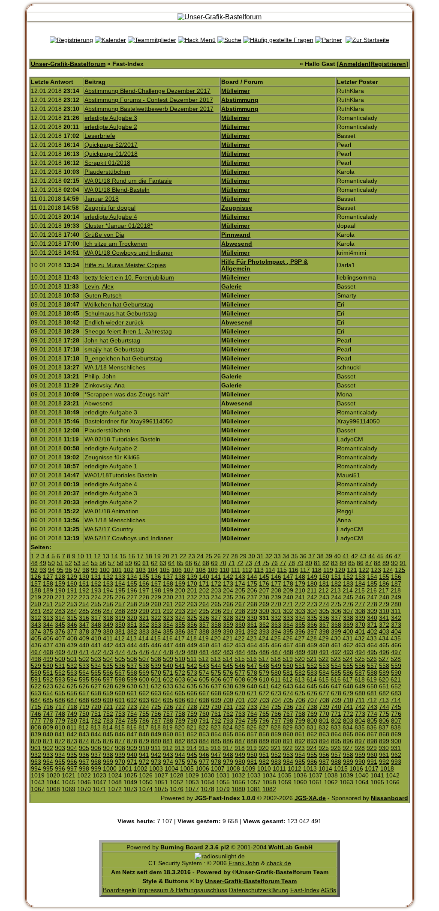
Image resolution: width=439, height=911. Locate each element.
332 (276, 617)
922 (288, 747)
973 (156, 761)
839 (36, 734)
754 (132, 713)
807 (396, 720)
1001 (125, 768)
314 (60, 617)
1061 (315, 782)
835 (360, 727)
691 (120, 700)
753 (120, 713)
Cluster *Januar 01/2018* (118, 225)
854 (216, 734)
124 (388, 569)
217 (384, 590)
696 (180, 700)
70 (223, 563)
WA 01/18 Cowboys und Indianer (128, 252)
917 (228, 747)
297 (228, 610)
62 (154, 563)
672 (264, 693)
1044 (53, 782)
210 (300, 590)
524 (348, 658)
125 (400, 569)
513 (215, 658)
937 (96, 754)
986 (312, 761)
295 (204, 610)
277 (360, 604)
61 (145, 563)
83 (334, 563)
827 (264, 727)
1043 (38, 782)
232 (192, 597)
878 (132, 741)
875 (96, 741)
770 (324, 713)
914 (191, 747)
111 (236, 569)
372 (384, 624)
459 (312, 645)
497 (396, 652)
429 (324, 638)
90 (394, 563)
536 (120, 665)
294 (192, 610)
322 (156, 617)
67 (197, 563)
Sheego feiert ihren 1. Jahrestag (128, 331)
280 (396, 604)
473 (108, 652)
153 (360, 576)
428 (312, 638)
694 (156, 700)
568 (132, 672)
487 (276, 652)
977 (204, 761)
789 (180, 720)
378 (84, 631)
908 (120, 747)
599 (132, 679)
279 (384, 604)
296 (216, 610)
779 (60, 720)
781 (84, 720)
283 (60, 610)
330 (252, 617)
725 (156, 706)
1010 (264, 768)
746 (36, 713)
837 (384, 727)
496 (384, 652)
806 (384, 720)
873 (72, 741)
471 (84, 652)
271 (288, 604)
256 (108, 604)
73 (248, 563)
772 (348, 713)
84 (343, 563)
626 (84, 686)
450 (204, 645)
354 (168, 624)
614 (312, 679)
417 (179, 638)
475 (132, 652)
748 (60, 713)
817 (143, 727)
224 (96, 597)
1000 (110, 768)
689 (96, 700)
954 (300, 754)
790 (192, 720)
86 (360, 563)
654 (48, 693)
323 (168, 617)
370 (360, 624)
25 (208, 556)
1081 (254, 789)
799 (300, 720)
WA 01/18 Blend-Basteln (117, 189)
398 (324, 631)
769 (312, 713)
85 (351, 563)
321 (144, 617)
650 (372, 686)
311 (396, 610)
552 (312, 665)
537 (132, 665)
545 (228, 665)
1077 (192, 789)
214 (348, 590)
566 (108, 672)
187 (396, 583)
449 (192, 645)
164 (120, 583)
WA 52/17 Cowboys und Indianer (128, 538)
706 (300, 700)
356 (192, 624)
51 (60, 563)
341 (384, 617)
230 (168, 597)
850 (168, 734)
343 (36, 624)
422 (240, 638)
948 (228, 754)
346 (72, 624)
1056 (238, 782)
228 (144, 597)
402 (372, 631)
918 (240, 747)
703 (264, 700)
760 (204, 713)
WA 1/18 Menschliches (114, 367)
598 (120, 679)
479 (180, 652)
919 (252, 747)
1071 (99, 789)
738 (312, 706)
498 (36, 658)
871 (48, 741)
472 (96, 652)
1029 (192, 775)
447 (168, 645)
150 (324, 576)
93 (42, 569)
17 (140, 556)
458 (300, 645)
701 (240, 700)
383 (144, 631)
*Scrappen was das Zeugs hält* (126, 394)
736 (288, 706)
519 (288, 658)
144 (252, 576)
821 (191, 727)
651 (384, 686)
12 (97, 556)
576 (228, 672)
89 (385, 563)
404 (396, 631)
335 (312, 617)
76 (274, 563)
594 (72, 679)
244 (336, 597)
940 (132, 754)
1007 (218, 768)
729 (204, 706)
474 (120, 652)
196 (132, 590)
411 (108, 638)
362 (264, 624)
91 (403, 563)
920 (264, 747)
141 (216, 576)
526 (372, 658)
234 (216, 597)
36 (303, 556)
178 (288, 583)
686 (60, 700)
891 (288, 741)
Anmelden (354, 63)
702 (252, 700)
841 (60, 734)
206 (252, 590)
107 (188, 569)
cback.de (279, 863)
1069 (68, 789)
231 (180, 597)
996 (60, 768)
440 (84, 645)
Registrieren (388, 63)
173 (228, 583)
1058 (269, 782)
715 (36, 706)
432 (360, 638)
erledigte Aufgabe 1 (110, 466)
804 (360, 720)
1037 (315, 775)
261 (168, 604)
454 (252, 645)
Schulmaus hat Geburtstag (120, 313)
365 (300, 624)
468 (48, 652)
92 (34, 569)
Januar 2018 (101, 198)
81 (317, 563)
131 (96, 576)
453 (240, 645)
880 (156, 741)
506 (132, 658)
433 (372, 638)
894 (324, 741)
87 (368, 563)
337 (336, 617)
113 (259, 569)
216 (372, 590)
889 (264, 741)
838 (396, 727)
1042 (393, 775)
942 (156, 754)
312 (36, 617)
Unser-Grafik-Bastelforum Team (251, 881)
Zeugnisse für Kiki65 (112, 457)
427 (300, 638)
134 (132, 576)
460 (324, 645)
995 (48, 768)
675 (300, 693)
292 (168, 610)
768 (300, 713)
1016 (356, 768)
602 (168, 679)
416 (167, 638)
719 (84, 706)
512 (203, 658)
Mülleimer (235, 90)
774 (372, 713)
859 (276, 734)
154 (372, 576)
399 (336, 631)
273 (312, 604)
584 (324, 672)
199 (168, 590)
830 (300, 727)
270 (276, 604)
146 (276, 576)
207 (264, 590)
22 (183, 556)
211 (312, 590)
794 (240, 720)
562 (60, 672)
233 (204, 597)
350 (120, 624)
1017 (372, 768)
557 (372, 665)
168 (168, 583)
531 (60, 665)
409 (84, 638)
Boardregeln (119, 890)
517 (264, 658)
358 (216, 624)
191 (72, 590)
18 (148, 556)
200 (180, 590)
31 (260, 556)
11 (89, 556)
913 (179, 747)
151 (336, 576)
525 (360, 658)
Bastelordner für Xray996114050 (128, 421)
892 (300, 741)
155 (384, 576)
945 (192, 754)
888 (252, 741)
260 (156, 604)
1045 (68, 782)
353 (156, 624)
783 (108, 720)
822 (203, 727)
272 (300, 604)
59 (128, 563)
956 (324, 754)
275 (336, 604)
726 (168, 706)
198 (156, 590)
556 (360, 665)
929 (372, 747)
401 (360, 631)
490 (312, 652)
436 (36, 645)
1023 (99, 775)
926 (336, 747)
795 (252, 720)
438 (60, 645)
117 (305, 569)
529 (36, 665)
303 (300, 610)
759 (192, 713)
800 (312, 720)
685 (48, 700)
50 (51, 563)
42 (354, 556)
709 (336, 700)
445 (144, 645)
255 (96, 604)
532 (72, 665)
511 (192, 658)
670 (240, 693)
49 (42, 563)
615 (324, 679)
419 (203, 638)
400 (348, 631)
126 (36, 576)
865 (348, 734)
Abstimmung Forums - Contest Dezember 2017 (148, 99)
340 (372, 617)
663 (156, 693)
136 (156, 576)
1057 (254, 782)
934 (60, 754)
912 (167, 747)
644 (300, 686)
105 (164, 569)
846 (120, 734)
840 (48, 734)
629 (120, 686)
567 (120, 672)
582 (300, 672)
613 (300, 679)
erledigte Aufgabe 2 (110, 126)
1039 (346, 775)
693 (144, 700)
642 (276, 686)
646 (324, 686)
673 (276, 693)
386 (180, 631)
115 (282, 569)
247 (372, 597)
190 (60, 590)
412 (119, 638)
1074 (146, 789)
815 (119, 727)
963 (36, 761)
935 (72, 754)
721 (108, 706)
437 (48, 645)
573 (192, 672)
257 (120, 604)
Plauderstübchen (107, 171)
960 (372, 754)
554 (336, 665)
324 (180, 617)
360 (240, 624)
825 (240, 727)
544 (216, 665)
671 (252, 693)
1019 (38, 775)
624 (60, 686)
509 (168, 658)
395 (288, 631)
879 (144, 741)
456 (276, 645)
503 (96, 658)
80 (308, 563)
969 (108, 761)
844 (96, 734)
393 (264, 631)
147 (288, 576)
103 (140, 569)
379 (96, 631)
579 (264, 672)
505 (120, 658)
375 (48, 631)
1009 (249, 768)
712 (372, 700)
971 (132, 761)
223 (84, 597)
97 (77, 569)
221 (60, 597)
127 (48, 576)
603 (180, 679)
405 (36, 638)
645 (312, 686)
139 (192, 576)
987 (324, 761)
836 (372, 727)
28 (234, 556)
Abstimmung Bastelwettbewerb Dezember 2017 (148, 108)
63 (162, 563)
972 (144, 761)
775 (384, 713)
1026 (146, 775)
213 (336, 590)
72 (240, 563)
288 (120, 610)
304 (312, 610)
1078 (207, 789)
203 (216, 590)
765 (264, 713)
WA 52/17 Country (108, 529)
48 (34, 563)
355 (180, 624)
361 (252, 624)
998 (84, 768)
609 (252, 679)
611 (276, 679)
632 (156, 686)
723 (132, 706)
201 (192, 590)
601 (156, 679)
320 (132, 617)
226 (120, 597)
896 (348, 741)
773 (360, 713)
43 (363, 556)
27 (226, 556)
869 (396, 734)
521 (312, 658)
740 (336, 706)
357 (204, 624)
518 (276, 658)
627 (96, 686)
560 (36, 672)
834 (348, 727)
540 (168, 665)
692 (132, 700)
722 (120, 706)
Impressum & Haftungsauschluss (182, 890)
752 (108, 713)
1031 (223, 775)
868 (384, 734)
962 (396, 754)
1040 (362, 775)
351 (132, 624)
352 (144, 624)
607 (228, 679)
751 (96, 713)
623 (48, 686)
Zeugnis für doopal (109, 207)
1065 (377, 782)
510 (180, 658)
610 (264, 679)
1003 (156, 768)
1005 (187, 768)
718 (72, 706)
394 (276, 631)
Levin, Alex (99, 286)
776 (396, 713)
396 (300, 631)
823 (215, 727)
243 (324, 597)
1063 (346, 782)
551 (300, 665)
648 (348, 686)
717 (60, 706)
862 (312, 734)
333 (288, 617)
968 (96, 761)
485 (252, 652)
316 (84, 617)
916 (215, 747)
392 (252, 631)
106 (176, 569)
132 (108, 576)
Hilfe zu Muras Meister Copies (125, 265)
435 (396, 638)
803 (348, 720)
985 (300, 761)
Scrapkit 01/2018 (107, 162)
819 (167, 727)
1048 (115, 782)
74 (257, 563)
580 (276, 672)
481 (204, 652)
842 (72, 734)
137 (168, 576)
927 (348, 747)
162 (96, 583)
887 (240, 741)
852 (192, 734)
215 (360, 590)
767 (288, 713)
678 (336, 693)
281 (36, 610)
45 (380, 556)
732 (240, 706)
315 (72, 617)
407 (60, 638)
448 (180, 645)
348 (96, 624)
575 (216, 672)
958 (348, 754)
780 (72, 720)
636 (204, 686)
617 (348, 679)
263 (192, 604)
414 (143, 638)
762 (228, 713)
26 (217, 556)
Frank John (244, 863)
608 (240, 679)
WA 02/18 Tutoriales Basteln (122, 439)
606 (216, 679)
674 (288, 693)
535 (108, 665)
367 (324, 624)
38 (320, 556)
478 (168, 652)
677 (324, 693)
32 (268, 556)
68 (205, 563)
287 (108, 610)
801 (324, 720)
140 (204, 576)
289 (132, 610)
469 (60, 652)
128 (60, 576)
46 (388, 556)
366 (312, 624)
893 (312, 741)
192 (84, 590)
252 (60, 604)
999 (96, 768)
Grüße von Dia (104, 234)
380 (108, 631)
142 (228, 576)
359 (228, 624)
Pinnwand (235, 234)
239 (276, 597)
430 (336, 638)
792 (216, 720)
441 (96, 645)
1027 (161, 775)
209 (288, 590)
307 (348, 610)
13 (105, 556)
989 (348, 761)
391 (240, 631)
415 (155, 638)
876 (108, 741)
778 (48, 720)
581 (288, 672)
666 (192, 693)
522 (324, 658)
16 (131, 556)
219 (36, 597)
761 (216, 713)
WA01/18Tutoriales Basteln (120, 475)
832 (324, 727)
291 (156, 610)
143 (240, 576)
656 (72, 693)
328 (228, 617)
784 (120, 720)
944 (180, 754)
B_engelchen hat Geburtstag (123, 358)
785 (132, 720)
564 (84, 672)
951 (264, 754)
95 (60, 569)
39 (328, 556)
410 (96, 638)
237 (252, 597)
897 (360, 741)
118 (317, 569)
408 (72, 638)
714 (396, 700)
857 (252, 734)
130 (84, 576)
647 (336, 686)
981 (252, 761)
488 (288, 652)
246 (360, 597)
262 (180, 604)
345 (60, 624)
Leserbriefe (99, 135)
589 (384, 672)
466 (396, 645)
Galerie (231, 286)
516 (252, 658)
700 (228, 700)
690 (108, 700)
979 (228, 761)
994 (36, 768)
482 (216, 652)
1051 (161, 782)
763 (240, 713)
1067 (38, 789)
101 (116, 569)
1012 (294, 768)
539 (156, 665)
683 (396, 693)
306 (336, 610)
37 (311, 556)
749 (72, 713)
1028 (176, 775)
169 (180, 583)
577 (240, 672)
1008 (233, 768)
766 (276, 713)
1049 (130, 782)
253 (72, 604)
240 (288, 597)
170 (192, 583)
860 (288, 734)
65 (180, 563)
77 (283, 563)
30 (251, 556)
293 (180, 610)
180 (312, 583)
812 (83, 727)
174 (240, 583)
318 (108, 617)
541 (180, 665)
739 (324, 706)
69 (214, 563)
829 (288, 727)
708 (324, 700)
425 (276, 638)
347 (84, 624)
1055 (223, 782)
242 (312, 597)
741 (348, 706)
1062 (331, 782)
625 (72, 686)
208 (276, 590)
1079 (223, 789)
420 (215, 638)
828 (276, 727)
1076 (176, 789)
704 (276, 700)
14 (114, 556)
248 (384, 597)
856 (240, 734)
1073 (130, 789)
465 (384, 645)
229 (156, 597)
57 (111, 563)
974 (168, 761)
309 (372, 610)
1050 (146, 782)
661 (132, 693)
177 (276, 583)
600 (144, 679)
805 (372, 720)
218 (396, 590)
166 (144, 583)
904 (72, 747)
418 (191, 638)
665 (180, 693)
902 (48, 747)
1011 (279, 768)
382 (132, 631)
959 (360, 754)
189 (48, 590)
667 (204, 693)
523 (336, 658)
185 (372, 583)
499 (48, 658)
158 (48, 583)
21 (174, 556)
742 (360, 706)
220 (48, 597)
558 (384, 665)
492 (336, 652)
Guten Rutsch (103, 295)
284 (72, 610)
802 (336, 720)
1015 (341, 768)
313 (48, 617)
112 (247, 569)
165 (132, 583)
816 (131, 727)
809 (48, 727)
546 (240, 665)
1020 (53, 775)
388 (204, 631)
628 (108, 686)
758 (180, 713)
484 (240, 652)
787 (156, 720)
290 (144, 610)
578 (252, 672)
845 (108, 734)
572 (180, 672)
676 (312, 693)
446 (156, 645)
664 (168, 693)
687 (72, 700)
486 (264, 652)
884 (204, 741)
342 (396, 617)
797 (276, 720)
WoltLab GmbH (290, 847)
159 (60, 583)
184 (360, 583)
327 (216, 617)
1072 (115, 789)
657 (84, 693)
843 (84, 734)
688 (84, 700)
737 (300, 706)
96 (68, 569)
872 (60, 741)
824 (228, 727)
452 (228, 645)
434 (384, 638)
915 (203, 747)
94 (51, 569)
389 (216, 631)
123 (376, 569)
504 (108, 658)
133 (120, 576)
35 (294, 556)
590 (396, 672)
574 (204, 672)
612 (288, 679)
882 (180, 741)
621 (396, 679)
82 (325, 563)
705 (288, 700)
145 (264, 576)
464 (372, 645)
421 (228, 638)
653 (36, 693)
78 (291, 563)
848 (144, 734)
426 (288, 638)
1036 (300, 775)
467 (36, 652)
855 (228, 734)
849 (156, 734)
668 (216, 693)
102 (128, 569)
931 (396, 747)
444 (132, 645)
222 (72, 597)
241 (300, 597)
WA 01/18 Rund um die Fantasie (128, 180)
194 (108, 590)
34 (286, 556)
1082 (269, 789)
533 (84, 665)
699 (216, 700)
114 (270, 569)
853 (204, 734)
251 (48, 604)
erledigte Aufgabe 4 (110, 216)
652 (396, 686)
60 (137, 563)
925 (324, 747)
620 (384, 679)
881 (168, 741)
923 (300, 747)
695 (168, 700)
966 (72, 761)
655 (60, 693)
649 (360, 686)
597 (108, 679)
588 (372, 672)
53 (77, 563)
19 (157, 556)
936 (84, 754)
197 (144, 590)
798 (288, 720)
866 (360, 734)
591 (36, 679)
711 (360, 700)
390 (228, 631)
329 (240, 617)
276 (348, 604)
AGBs (328, 890)
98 (85, 569)
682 (384, 693)
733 (252, 706)
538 (144, 665)
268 (252, 604)
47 (397, 556)
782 (96, 720)
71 (231, 563)
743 (372, 706)
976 (192, 761)
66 (188, 563)
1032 (238, 775)
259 (144, 604)
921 (276, 747)
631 (144, 686)
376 (60, 631)
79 (300, 563)
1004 (171, 768)
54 (85, 563)
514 (228, 658)
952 (276, 754)
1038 (331, 775)
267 (240, 604)
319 (120, 617)
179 (300, 583)
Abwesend (236, 243)
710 (348, 700)
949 (240, 754)
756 (156, 713)
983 (276, 761)
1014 (325, 768)
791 (204, 720)
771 (336, 713)
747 (48, 713)
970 (120, 761)
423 (252, 638)
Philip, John (100, 376)
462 (348, 645)
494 (360, 652)
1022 (84, 775)
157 (36, 583)
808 (36, 727)
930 (384, 747)
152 (348, 576)
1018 (387, 768)
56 (102, 563)
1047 (99, 782)
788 (168, 720)
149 (312, 576)
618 (360, 679)
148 (300, 576)
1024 (115, 775)
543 (204, 665)
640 (252, 686)
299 (252, 610)
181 (324, 583)
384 (156, 631)
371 (372, 624)
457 (288, 645)
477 (156, 652)
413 (131, 638)
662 (144, 693)
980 (240, 761)
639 (240, 686)
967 (84, 761)
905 (84, 747)
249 (396, 597)
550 (288, 665)
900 (396, 741)
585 (336, 672)
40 (337, 556)
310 (384, 610)
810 (60, 727)
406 (48, 638)
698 (204, 700)
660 (120, 693)
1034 (269, 775)
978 (216, 761)
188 (36, 590)
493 (348, 652)
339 (360, 617)
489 (300, 652)
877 (120, 741)
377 (72, 631)
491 (324, 652)
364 (288, 624)
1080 (238, 789)
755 (144, 713)
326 (204, 617)
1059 (285, 782)
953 (288, 754)
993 (396, 761)
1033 (254, 775)
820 (179, 727)
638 (228, 686)
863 (324, 734)
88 (377, 563)
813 (95, 727)
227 (132, 597)
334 (300, 617)
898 (372, 741)
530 (48, 665)
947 (216, 754)
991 (372, 761)
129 (72, 576)
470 (72, 652)
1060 (300, 782)
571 (168, 672)
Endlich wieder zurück (114, 322)
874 (84, 741)
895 (336, 741)
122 (364, 569)
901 (36, 747)
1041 (377, 775)
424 (264, 638)
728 (192, 706)
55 (94, 563)
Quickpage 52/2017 (111, 144)
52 (68, 563)
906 (96, 747)
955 (312, 754)
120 (340, 569)
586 (348, 672)
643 (288, 686)
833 (336, 727)
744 (384, 706)
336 (324, 617)
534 (96, 665)
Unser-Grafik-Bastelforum (68, 63)
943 (168, 754)
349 (108, 624)
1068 (53, 789)
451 (216, 645)
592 (48, 679)
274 (324, 604)
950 (252, 754)
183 (348, 583)
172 (216, 583)
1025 (130, 775)
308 (360, 610)
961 (384, 754)
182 (336, 583)
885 (216, 741)
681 (372, 693)
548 (264, 665)
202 (204, 590)
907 (108, 747)
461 (336, 645)
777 (36, 720)
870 (36, 741)
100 (104, 569)
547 (252, 665)
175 (252, 583)
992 (384, 761)
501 (72, 658)
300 (264, 610)
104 (152, 569)
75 (265, 563)
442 (108, 645)
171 (204, 583)
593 (60, 679)
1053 (192, 782)
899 (384, 741)
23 (191, 556)
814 (107, 727)
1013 (310, 768)
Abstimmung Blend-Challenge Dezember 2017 (147, 90)
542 (192, 665)
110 (224, 569)
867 (372, 734)
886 (228, 741)
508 (156, 658)
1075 (161, 789)
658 (96, 693)
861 (300, 734)
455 (264, 645)
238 (264, 597)
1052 (176, 782)
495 (372, 652)
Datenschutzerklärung (259, 890)
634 (180, 686)
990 (360, 761)
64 (171, 563)
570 (156, 672)
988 (336, 761)
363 (276, 624)
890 (276, 741)
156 (396, 576)
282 (48, 610)
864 (336, 734)
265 (216, 604)
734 (264, 706)
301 (276, 610)
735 (276, 706)
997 (72, 768)
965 (60, 761)
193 (96, 590)
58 (120, 563)
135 (144, 576)
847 (132, 734)
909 (132, 747)
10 (80, 556)
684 (36, 700)
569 (144, 672)
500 (60, 658)
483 (228, 652)
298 (240, 610)
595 (84, 679)
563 (72, 672)
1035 (285, 775)
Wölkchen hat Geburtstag (118, 304)
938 (108, 754)
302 (288, 610)
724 (144, 706)
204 (228, 590)
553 (324, 665)
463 (360, 645)
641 (264, 686)
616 (336, 679)
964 (48, 761)
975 (180, 761)
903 (60, 747)
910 (144, 747)
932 (36, 754)
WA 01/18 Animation (111, 511)
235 (228, 597)
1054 (207, 782)
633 (168, 686)
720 (96, 706)
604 (192, 679)
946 (204, 754)
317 (96, 617)
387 (192, 631)
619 (372, 679)
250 (36, 604)
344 (48, 624)
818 (155, 727)
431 (348, 638)
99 (94, 569)
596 (96, 679)
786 (144, 720)
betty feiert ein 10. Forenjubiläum (129, 277)
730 (216, 706)
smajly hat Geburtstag (114, 349)
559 (396, 665)
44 (371, 556)
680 (360, 693)
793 (228, 720)
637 (216, 686)
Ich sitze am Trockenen (115, 243)
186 (384, 583)
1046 (84, 782)
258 (132, 604)
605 (204, 679)
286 (96, 610)
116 (293, 569)
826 (252, 727)
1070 (84, 789)
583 (312, 672)
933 (48, 754)
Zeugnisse (236, 207)
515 (240, 658)
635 (192, 686)
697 (192, 700)
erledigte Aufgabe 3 (110, 117)
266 (228, 604)
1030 (207, 775)
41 (346, 556)
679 (348, 693)
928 (360, 747)
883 (192, 741)
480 (192, 652)
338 (348, 617)
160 (72, 583)
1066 (393, 782)
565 (96, 672)
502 (84, 658)
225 (108, 597)
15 (123, 556)
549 (276, 665)
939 (120, 754)
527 (384, 658)
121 (352, 569)
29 (243, 556)
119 (328, 569)
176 (264, 583)
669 (228, 693)
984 (288, 761)
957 (336, 754)
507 (144, 658)
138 (180, 576)
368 (336, 624)
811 (72, 727)
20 (165, 556)
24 (200, 556)
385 (168, 631)
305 (324, 610)
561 (48, 672)
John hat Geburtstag (112, 340)
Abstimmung (240, 99)
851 (180, 734)
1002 (140, 768)
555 (348, 665)
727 (180, 706)
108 (200, 569)
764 (252, 713)
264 (204, 604)
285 (84, 610)
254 (84, 604)
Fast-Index (304, 890)
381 (120, 631)
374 (36, 631)
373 (396, 624)
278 (372, 604)
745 (396, 706)
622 (36, 686)
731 (228, 706)
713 (384, 700)
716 (48, 706)
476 (144, 652)
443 (120, 645)
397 (312, 631)
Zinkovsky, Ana (104, 385)
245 (348, 597)
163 (108, 583)
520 (300, 658)
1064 (362, 782)
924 (312, 747)
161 (84, 583)
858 (264, 734)
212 (324, 590)
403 (384, 631)
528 (396, 658)
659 (108, 693)
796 (264, 720)
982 (264, 761)
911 (156, 747)
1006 (202, 768)
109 (212, 569)
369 (348, 624)
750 (84, 713)
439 (72, 645)
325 (192, 617)
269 (264, 604)
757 (168, 713)
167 (156, 583)
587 (360, 672)
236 (240, 597)
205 (240, 590)
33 (277, 556)
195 (120, 590)
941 (144, 754)
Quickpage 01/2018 (111, 153)
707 (312, 700)
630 (132, 686)
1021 (68, 775)
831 (312, 727)
